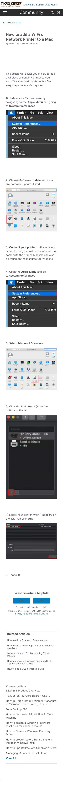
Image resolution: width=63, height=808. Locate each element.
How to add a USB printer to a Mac (25, 668)
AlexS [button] (11, 43)
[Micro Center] (32, 12)
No (41, 600)
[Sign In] (58, 12)
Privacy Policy (21, 614)
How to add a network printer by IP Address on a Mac (30, 646)
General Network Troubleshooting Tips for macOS (29, 654)
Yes (22, 600)
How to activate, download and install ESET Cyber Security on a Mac (30, 662)
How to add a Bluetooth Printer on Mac (27, 640)
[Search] (52, 12)
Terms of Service (40, 614)
